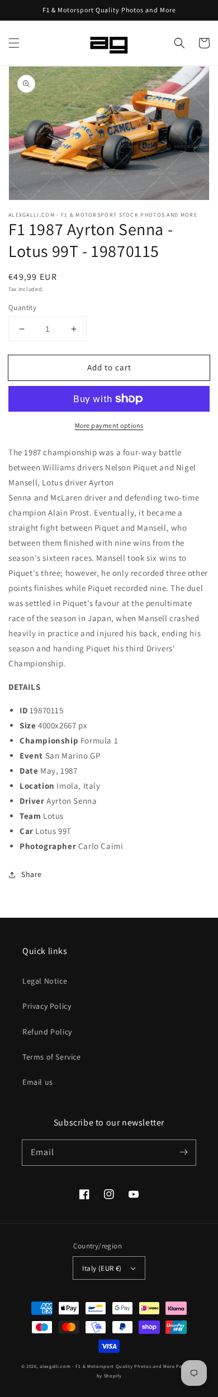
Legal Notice (44, 981)
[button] (14, 43)
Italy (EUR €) (101, 1268)
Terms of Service (51, 1057)
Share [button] (31, 874)
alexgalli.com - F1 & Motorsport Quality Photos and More (107, 1366)
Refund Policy (47, 1032)
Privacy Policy (46, 1006)
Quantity (22, 307)
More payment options (109, 425)
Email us (37, 1082)
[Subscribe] (183, 1152)
